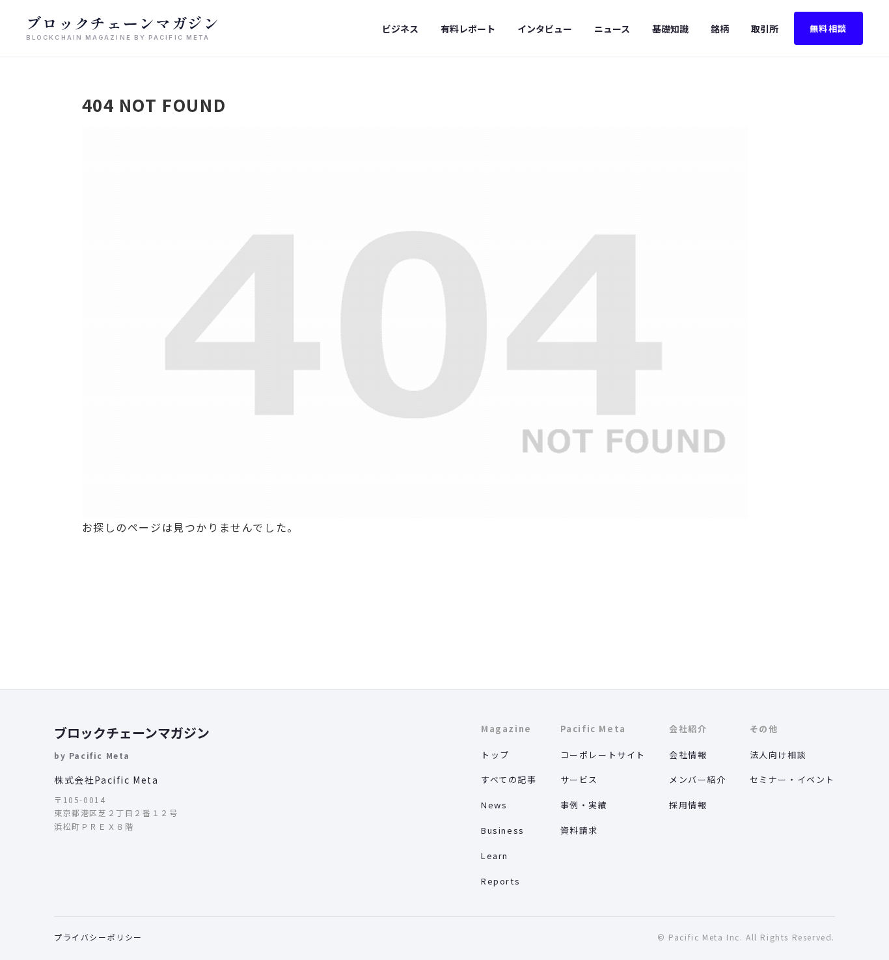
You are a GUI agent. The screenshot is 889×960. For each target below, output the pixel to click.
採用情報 (688, 805)
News (494, 805)
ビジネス (400, 28)
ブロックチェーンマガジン (132, 732)
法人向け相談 (778, 754)
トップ (495, 754)
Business (503, 830)
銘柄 (720, 28)
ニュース (612, 28)
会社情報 (688, 754)
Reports (500, 881)
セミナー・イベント (792, 779)
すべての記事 (509, 779)
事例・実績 (584, 805)
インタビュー (544, 28)
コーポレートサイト (603, 754)
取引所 (764, 28)
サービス (579, 779)
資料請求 (579, 830)
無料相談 (828, 28)
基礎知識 (670, 28)
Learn (494, 855)
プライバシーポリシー (98, 936)
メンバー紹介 (697, 779)
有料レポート (468, 28)
